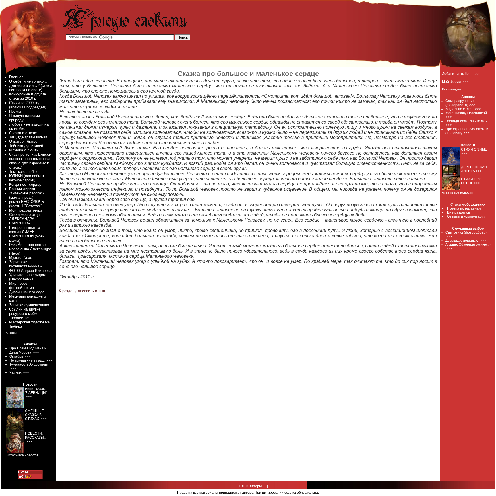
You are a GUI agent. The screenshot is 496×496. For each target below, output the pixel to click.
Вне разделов (458, 212)
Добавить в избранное (460, 74)
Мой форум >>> (455, 82)
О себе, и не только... (28, 81)
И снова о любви (23, 150)
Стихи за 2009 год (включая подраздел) (27, 105)
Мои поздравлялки (25, 210)
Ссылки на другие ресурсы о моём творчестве (24, 313)
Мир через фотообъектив (21, 285)
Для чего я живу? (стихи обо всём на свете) (30, 87)
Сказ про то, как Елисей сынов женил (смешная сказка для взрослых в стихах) (30, 160)
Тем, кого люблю (23, 171)
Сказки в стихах (23, 133)
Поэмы (15, 111)
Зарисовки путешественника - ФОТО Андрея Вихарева (30, 266)
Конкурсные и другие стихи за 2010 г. (27, 96)
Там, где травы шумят (28, 137)
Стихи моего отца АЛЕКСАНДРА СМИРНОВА (24, 218)
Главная (16, 77)
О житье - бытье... (25, 141)
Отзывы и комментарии (466, 216)
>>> (472, 105)
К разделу (68, 291)
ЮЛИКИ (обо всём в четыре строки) (26, 178)
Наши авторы (250, 486)
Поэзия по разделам (464, 208)
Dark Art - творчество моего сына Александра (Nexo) (30, 249)
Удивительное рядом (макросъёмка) (27, 277)
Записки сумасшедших (29, 305)
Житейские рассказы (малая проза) (27, 195)
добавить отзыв (91, 291)
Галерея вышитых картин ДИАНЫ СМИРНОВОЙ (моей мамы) (26, 234)
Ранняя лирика (22, 189)
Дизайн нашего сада (26, 292)
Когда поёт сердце (25, 184)
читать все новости (457, 192)
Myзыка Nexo (20, 257)
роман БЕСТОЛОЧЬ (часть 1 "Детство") (26, 204)
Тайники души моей (26, 146)
